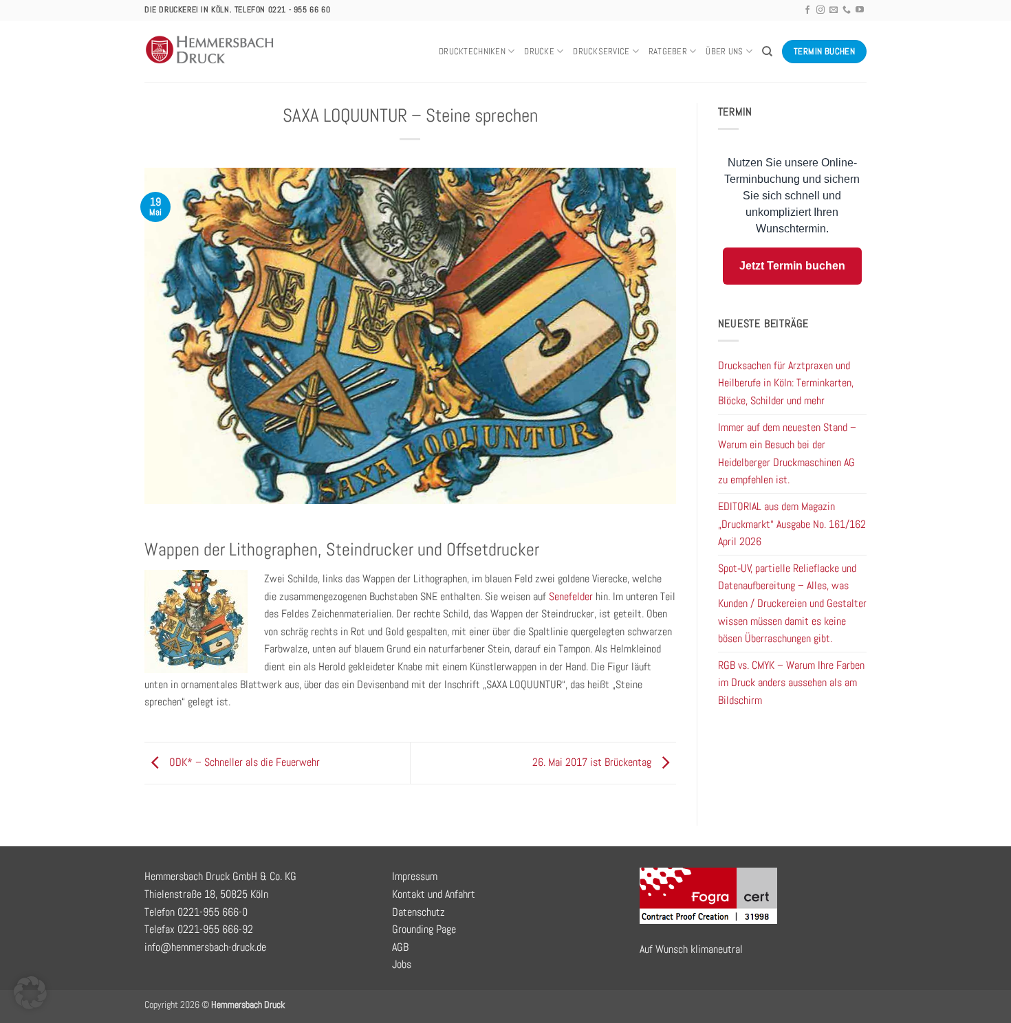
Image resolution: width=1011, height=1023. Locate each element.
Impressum (414, 876)
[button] (30, 992)
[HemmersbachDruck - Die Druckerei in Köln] (210, 51)
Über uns (724, 51)
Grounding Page (424, 929)
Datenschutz (418, 912)
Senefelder (571, 596)
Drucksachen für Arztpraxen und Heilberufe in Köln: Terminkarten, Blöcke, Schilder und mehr (786, 383)
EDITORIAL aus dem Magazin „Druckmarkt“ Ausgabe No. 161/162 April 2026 (792, 524)
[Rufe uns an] (846, 10)
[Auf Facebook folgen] (807, 10)
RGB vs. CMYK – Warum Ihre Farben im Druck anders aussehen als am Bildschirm (791, 682)
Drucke (539, 51)
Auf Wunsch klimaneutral (691, 949)
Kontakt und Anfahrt (433, 894)
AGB (400, 947)
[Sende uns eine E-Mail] (833, 10)
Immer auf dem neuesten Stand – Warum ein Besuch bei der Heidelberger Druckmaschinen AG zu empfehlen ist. (787, 453)
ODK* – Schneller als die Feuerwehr (243, 762)
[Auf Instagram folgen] (820, 10)
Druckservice (601, 51)
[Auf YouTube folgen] (860, 10)
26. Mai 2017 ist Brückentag (593, 762)
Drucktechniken (472, 51)
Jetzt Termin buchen (792, 266)
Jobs (401, 964)
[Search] (767, 51)
